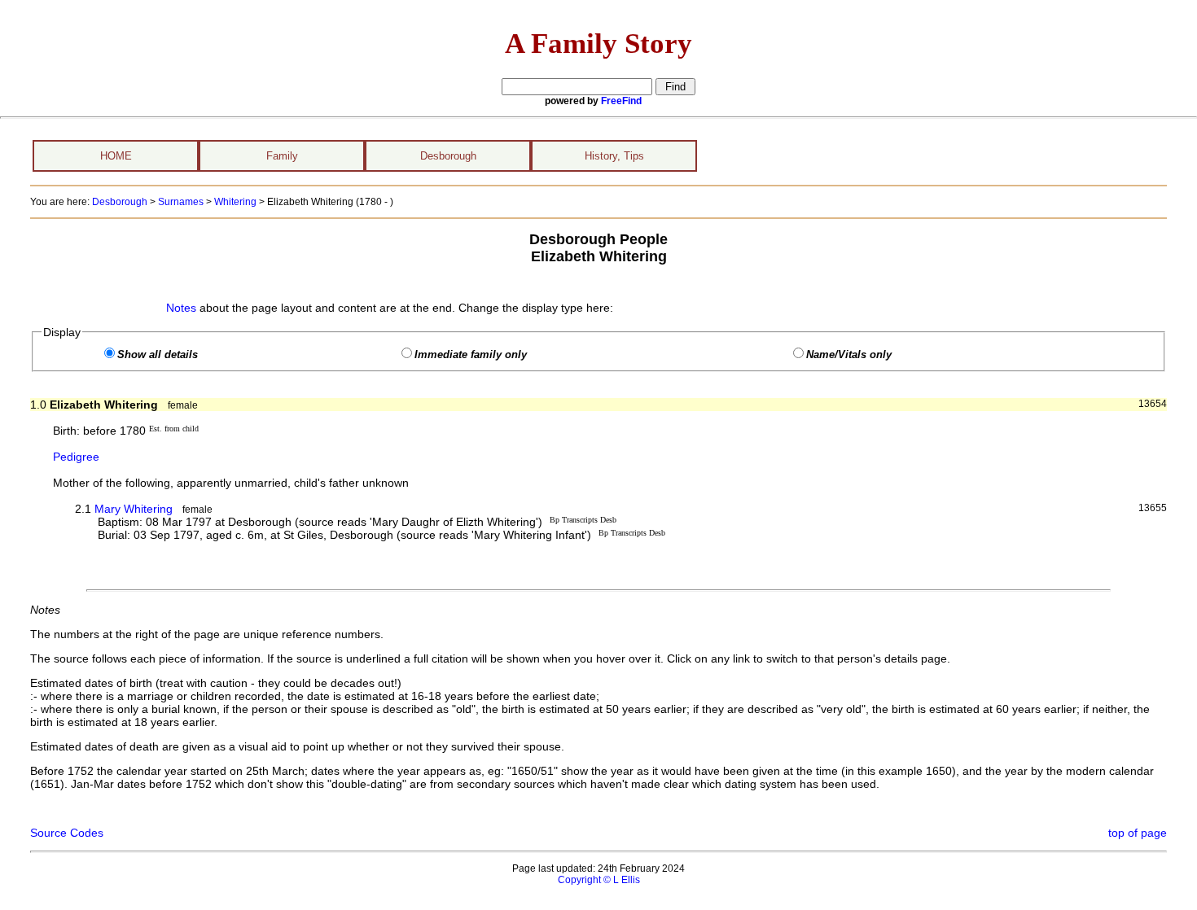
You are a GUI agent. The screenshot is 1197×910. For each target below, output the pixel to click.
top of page (1137, 832)
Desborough (448, 156)
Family (282, 156)
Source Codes (66, 832)
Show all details (157, 355)
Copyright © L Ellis (599, 880)
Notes (181, 307)
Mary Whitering (133, 508)
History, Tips (614, 156)
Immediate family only (470, 355)
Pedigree (76, 456)
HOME (116, 156)
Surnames (181, 202)
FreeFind (621, 101)
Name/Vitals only (849, 355)
